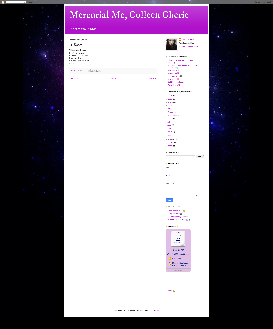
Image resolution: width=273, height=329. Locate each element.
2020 (170, 146)
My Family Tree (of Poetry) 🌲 (179, 220)
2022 (170, 139)
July (169, 122)
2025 (170, 99)
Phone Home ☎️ (174, 85)
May (169, 129)
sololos (141, 311)
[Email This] (89, 70)
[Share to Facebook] (97, 70)
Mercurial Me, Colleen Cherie (129, 15)
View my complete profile (188, 46)
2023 (170, 106)
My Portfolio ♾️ (173, 73)
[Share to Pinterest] (100, 70)
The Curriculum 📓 (175, 76)
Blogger (157, 311)
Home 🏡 (171, 291)
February (171, 135)
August (170, 119)
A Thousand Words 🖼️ (176, 211)
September (171, 115)
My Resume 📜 (173, 70)
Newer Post (74, 78)
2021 (170, 143)
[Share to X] (94, 70)
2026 (170, 96)
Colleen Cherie (188, 40)
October (170, 112)
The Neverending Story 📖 (178, 217)
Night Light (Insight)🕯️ (176, 82)
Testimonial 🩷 (173, 79)
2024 (170, 102)
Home (113, 78)
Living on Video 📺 (175, 214)
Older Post (152, 78)
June (169, 125)
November (171, 109)
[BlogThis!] (91, 70)
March (170, 132)
